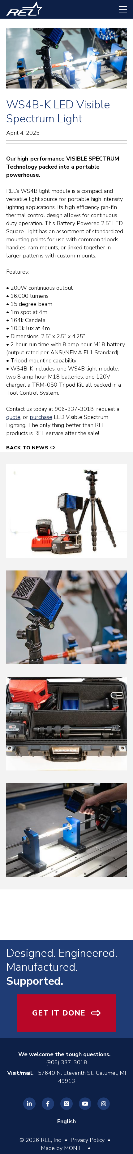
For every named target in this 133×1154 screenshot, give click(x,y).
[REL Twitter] (66, 1103)
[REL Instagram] (103, 1103)
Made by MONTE (63, 1148)
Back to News (27, 447)
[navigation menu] (120, 9)
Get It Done (58, 1013)
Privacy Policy (88, 1140)
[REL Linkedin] (29, 1103)
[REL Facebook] (48, 1103)
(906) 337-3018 (66, 1062)
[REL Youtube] (85, 1103)
